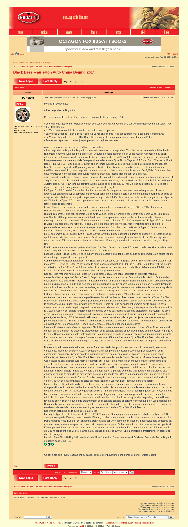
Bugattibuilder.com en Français (58, 67)
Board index (19, 67)
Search (175, 54)
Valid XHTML (54, 522)
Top (15, 466)
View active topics (44, 62)
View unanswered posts (24, 62)
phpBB (81, 526)
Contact (123, 522)
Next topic (169, 87)
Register (22, 54)
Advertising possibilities (141, 522)
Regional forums (34, 67)
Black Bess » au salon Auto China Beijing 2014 (54, 72)
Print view (19, 87)
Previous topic (156, 87)
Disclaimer (111, 522)
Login (11, 54)
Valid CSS (39, 522)
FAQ (168, 54)
